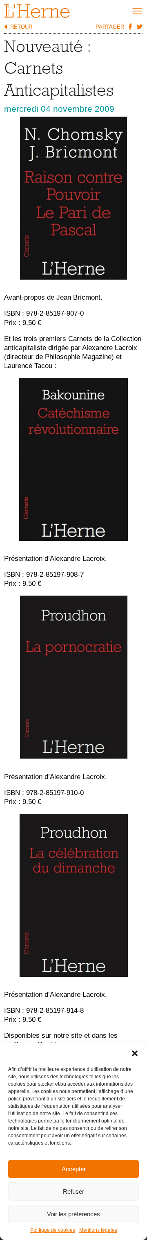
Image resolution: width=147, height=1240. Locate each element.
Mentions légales (98, 1230)
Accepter (74, 1168)
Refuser (73, 1191)
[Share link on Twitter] (139, 26)
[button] (135, 1053)
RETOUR (21, 27)
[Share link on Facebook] (130, 26)
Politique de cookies (52, 1230)
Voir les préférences (73, 1214)
